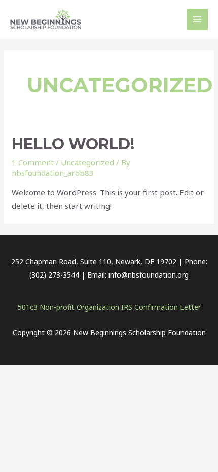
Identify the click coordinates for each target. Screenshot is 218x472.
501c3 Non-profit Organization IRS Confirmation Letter (109, 307)
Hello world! (73, 144)
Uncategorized (87, 162)
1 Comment (33, 162)
